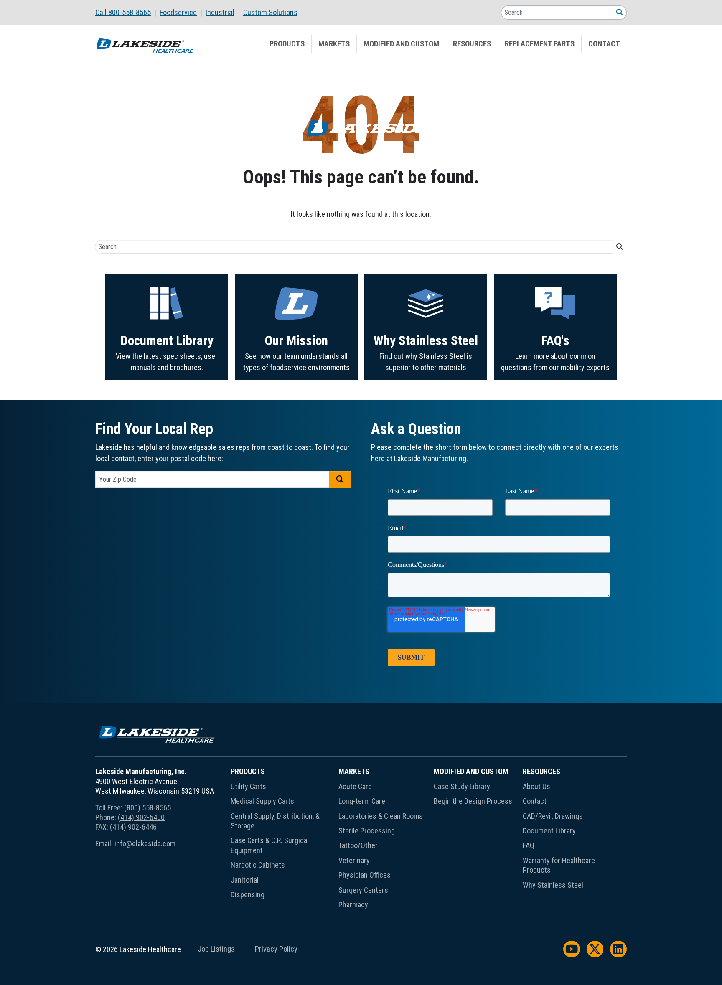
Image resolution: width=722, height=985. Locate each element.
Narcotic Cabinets (258, 865)
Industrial (220, 12)
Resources (472, 43)
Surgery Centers (363, 890)
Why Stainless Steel (426, 340)
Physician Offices (364, 875)
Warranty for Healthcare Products (559, 865)
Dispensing (247, 894)
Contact (604, 43)
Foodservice (178, 12)
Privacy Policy (276, 949)
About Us (536, 786)
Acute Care (355, 786)
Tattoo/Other (358, 845)
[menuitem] (127, 12)
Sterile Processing (366, 830)
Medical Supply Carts (262, 801)
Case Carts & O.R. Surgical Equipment (270, 845)
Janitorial (245, 880)
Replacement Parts (540, 43)
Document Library (167, 340)
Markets (334, 43)
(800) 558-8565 (147, 807)
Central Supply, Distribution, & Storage (275, 821)
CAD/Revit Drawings (553, 816)
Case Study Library (462, 786)
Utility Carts (248, 786)
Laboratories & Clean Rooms (380, 816)
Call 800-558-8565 (123, 12)
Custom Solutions (270, 12)
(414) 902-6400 (141, 817)
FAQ (528, 845)
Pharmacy (353, 904)
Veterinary (354, 860)
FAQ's (555, 340)
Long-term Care (361, 801)
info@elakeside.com (144, 843)
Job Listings (216, 949)
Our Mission (296, 340)
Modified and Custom (401, 43)
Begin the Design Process (473, 801)
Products (287, 43)
